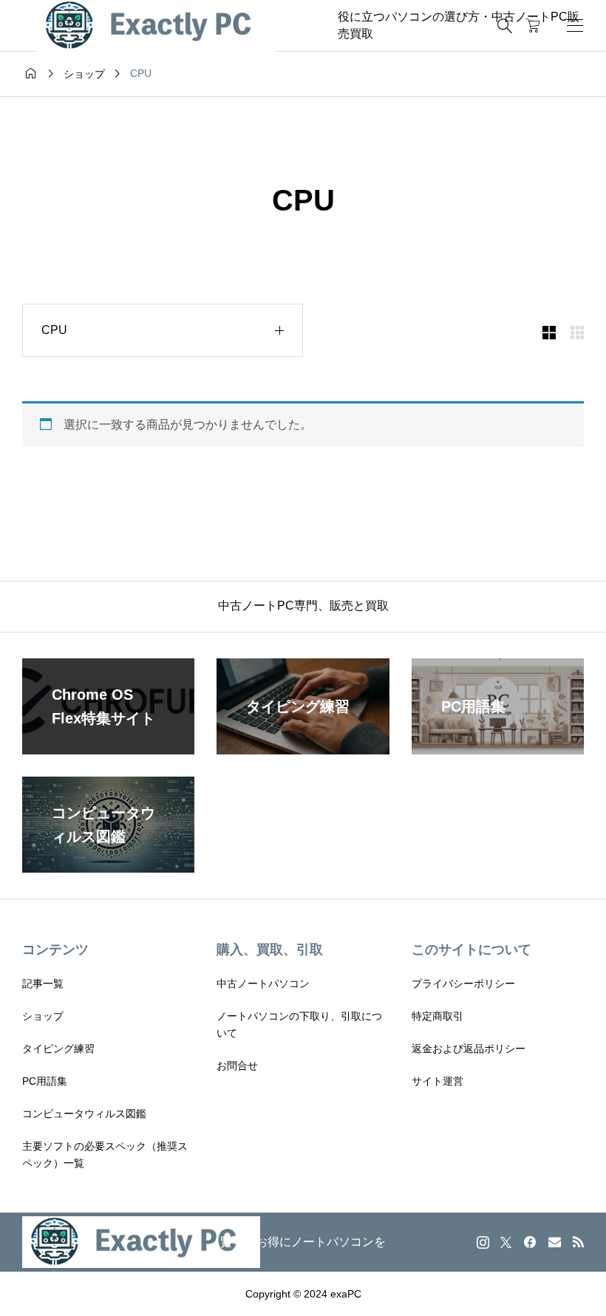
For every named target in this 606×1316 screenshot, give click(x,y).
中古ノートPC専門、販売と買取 (303, 605)
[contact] (554, 1241)
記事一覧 (43, 983)
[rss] (578, 1241)
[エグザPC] (156, 26)
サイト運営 (437, 1081)
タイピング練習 (58, 1048)
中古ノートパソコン (263, 983)
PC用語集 (44, 1081)
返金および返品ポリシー (468, 1048)
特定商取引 (437, 1016)
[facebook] (529, 1242)
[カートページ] (533, 26)
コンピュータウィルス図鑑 (84, 1113)
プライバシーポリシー (463, 983)
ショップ (43, 1016)
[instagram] (483, 1242)
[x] (505, 1242)
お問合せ (237, 1065)
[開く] (575, 25)
